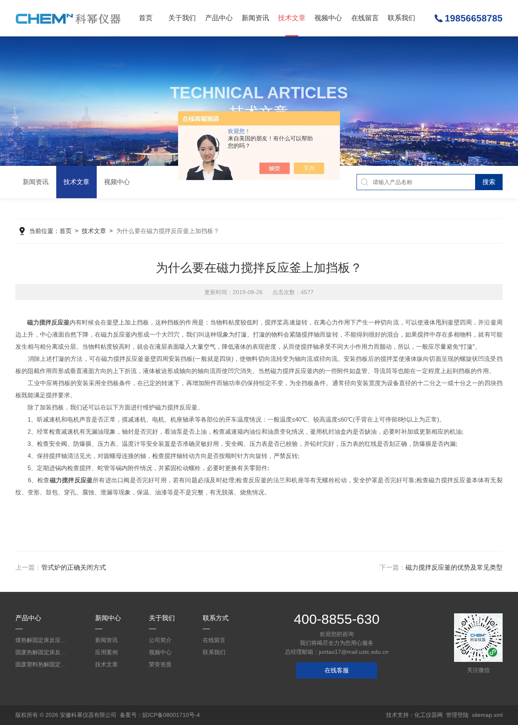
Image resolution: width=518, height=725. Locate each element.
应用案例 (106, 652)
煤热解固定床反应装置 (43, 640)
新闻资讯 (255, 18)
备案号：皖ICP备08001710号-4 (160, 715)
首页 (146, 18)
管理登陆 (457, 715)
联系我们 (401, 18)
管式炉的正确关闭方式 (73, 567)
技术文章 (292, 18)
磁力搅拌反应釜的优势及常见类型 (454, 567)
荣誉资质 (160, 664)
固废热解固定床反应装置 (43, 652)
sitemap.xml (487, 715)
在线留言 (365, 18)
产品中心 (219, 18)
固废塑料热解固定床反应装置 (43, 664)
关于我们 (182, 18)
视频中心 (328, 18)
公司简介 (160, 640)
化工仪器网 (428, 715)
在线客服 (337, 670)
